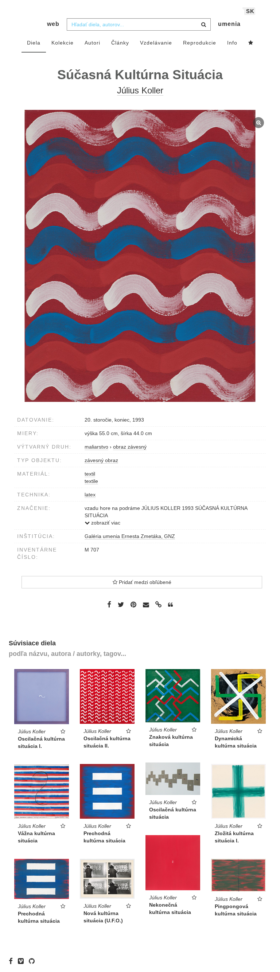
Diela (33, 43)
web (53, 24)
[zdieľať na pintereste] (133, 604)
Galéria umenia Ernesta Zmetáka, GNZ (130, 536)
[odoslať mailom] (145, 605)
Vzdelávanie (156, 43)
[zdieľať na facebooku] (109, 604)
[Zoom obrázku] (140, 256)
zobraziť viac (105, 523)
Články (120, 43)
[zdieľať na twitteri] (121, 604)
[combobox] (139, 24)
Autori (92, 43)
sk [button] (250, 11)
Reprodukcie (199, 43)
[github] (33, 961)
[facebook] (12, 961)
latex (90, 494)
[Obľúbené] (251, 43)
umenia (229, 24)
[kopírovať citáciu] (170, 605)
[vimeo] (22, 961)
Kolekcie (62, 43)
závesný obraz (101, 460)
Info (232, 43)
